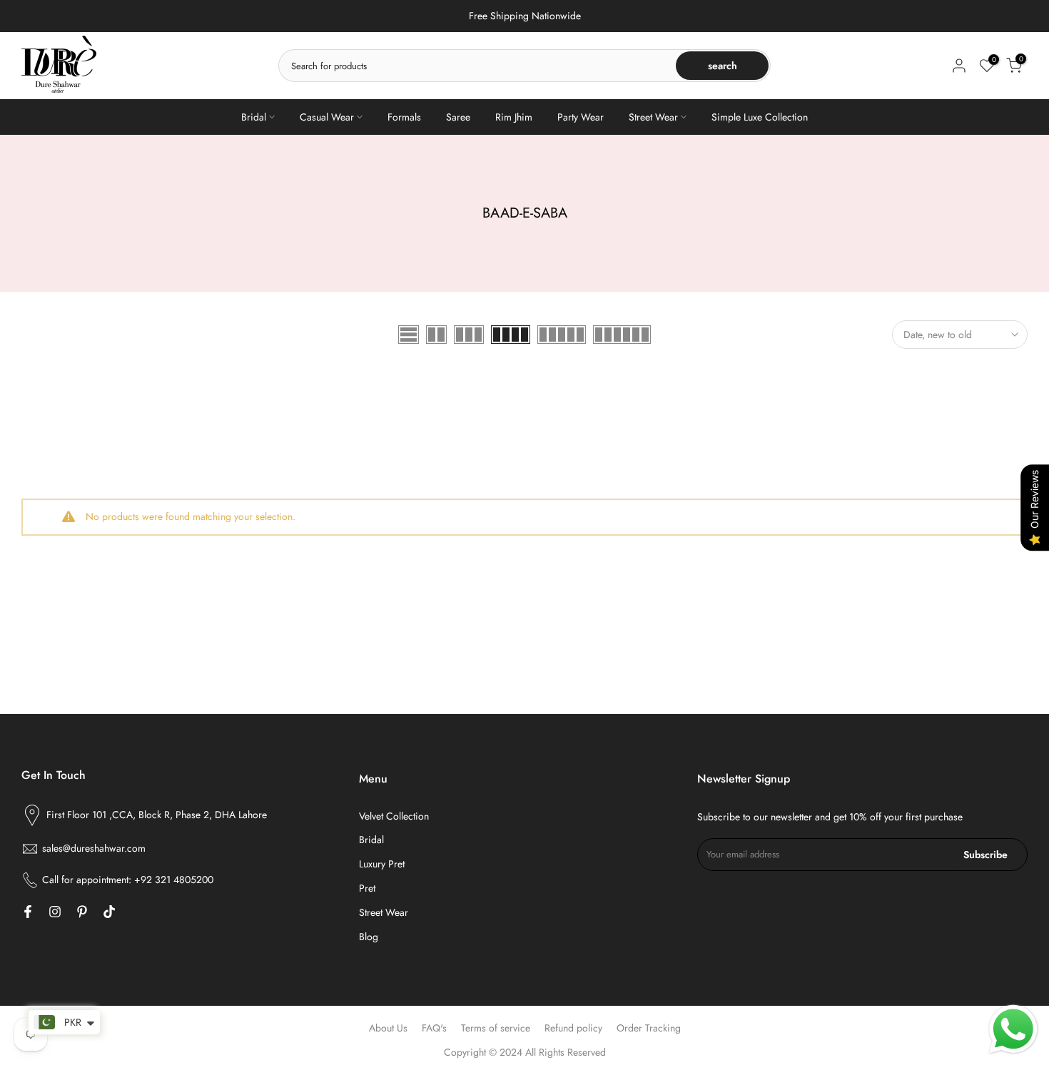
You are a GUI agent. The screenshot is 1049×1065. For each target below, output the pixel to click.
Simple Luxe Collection (759, 117)
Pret (367, 888)
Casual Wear (327, 117)
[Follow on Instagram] (55, 911)
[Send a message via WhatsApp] (1013, 1029)
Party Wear (580, 117)
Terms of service (495, 1028)
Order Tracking (649, 1028)
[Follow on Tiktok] (109, 911)
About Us (388, 1028)
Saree (458, 117)
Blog (368, 936)
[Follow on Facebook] (27, 911)
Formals (404, 117)
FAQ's (434, 1028)
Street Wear (653, 117)
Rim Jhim (513, 117)
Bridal (253, 117)
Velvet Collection (394, 816)
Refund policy (573, 1028)
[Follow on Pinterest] (82, 911)
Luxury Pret (382, 864)
